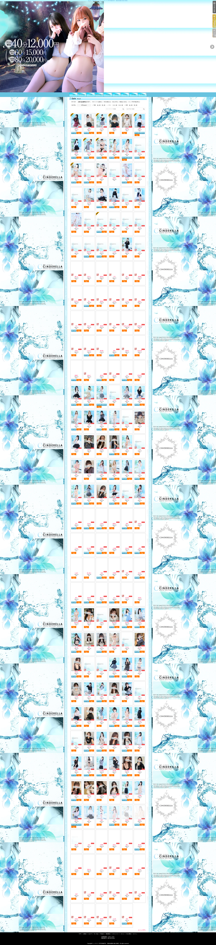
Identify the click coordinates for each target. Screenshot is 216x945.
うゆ (127, 227)
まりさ (76, 498)
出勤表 (82, 95)
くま (140, 449)
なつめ (139, 647)
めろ (76, 770)
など (89, 844)
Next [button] (212, 47)
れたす (139, 869)
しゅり (76, 573)
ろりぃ (114, 671)
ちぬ (140, 424)
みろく (114, 721)
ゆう (76, 597)
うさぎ (114, 869)
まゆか (127, 128)
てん (140, 474)
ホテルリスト (125, 95)
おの (127, 573)
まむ (114, 820)
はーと (76, 202)
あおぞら (89, 251)
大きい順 (120, 105)
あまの (89, 400)
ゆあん (114, 523)
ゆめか (76, 128)
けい (114, 424)
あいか (127, 745)
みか (114, 350)
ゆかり (76, 820)
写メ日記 (99, 95)
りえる (89, 745)
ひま (76, 795)
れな (102, 498)
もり (114, 325)
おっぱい (127, 770)
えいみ (127, 597)
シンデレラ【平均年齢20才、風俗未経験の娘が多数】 (106, 943)
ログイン (135, 933)
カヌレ (114, 894)
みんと (89, 375)
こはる (89, 721)
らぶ (89, 696)
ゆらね (101, 894)
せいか (76, 844)
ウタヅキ (139, 350)
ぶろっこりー (127, 325)
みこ (127, 276)
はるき (127, 869)
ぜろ (127, 696)
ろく (76, 745)
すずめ (114, 573)
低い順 (98, 105)
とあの (101, 622)
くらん (76, 548)
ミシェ (127, 647)
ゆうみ (127, 622)
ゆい (140, 696)
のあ (102, 474)
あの (102, 820)
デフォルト (84, 105)
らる (127, 894)
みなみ (127, 820)
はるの (101, 548)
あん (127, 844)
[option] (108, 46)
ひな (102, 647)
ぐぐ (127, 474)
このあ (114, 548)
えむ (102, 424)
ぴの (89, 128)
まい (140, 400)
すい (89, 301)
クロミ (76, 918)
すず (76, 894)
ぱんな (101, 276)
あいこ (76, 276)
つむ (127, 449)
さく (127, 671)
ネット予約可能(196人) (134, 101)
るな (114, 202)
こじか (114, 918)
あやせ (101, 325)
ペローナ (114, 647)
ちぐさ (139, 227)
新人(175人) (115, 101)
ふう (127, 375)
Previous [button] (4, 47)
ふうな (89, 202)
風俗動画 (116, 95)
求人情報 (142, 95)
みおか (89, 795)
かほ (140, 894)
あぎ (114, 153)
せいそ (89, 325)
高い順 (103, 105)
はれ (89, 671)
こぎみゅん (139, 325)
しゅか (139, 622)
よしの (101, 251)
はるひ (139, 523)
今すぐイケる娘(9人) (97, 101)
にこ (102, 869)
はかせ (127, 350)
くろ (114, 276)
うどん (114, 301)
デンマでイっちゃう (114, 795)
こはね (139, 795)
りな (140, 770)
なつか (139, 573)
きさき (89, 153)
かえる (89, 474)
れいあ (89, 227)
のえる (127, 548)
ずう (76, 227)
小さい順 (115, 105)
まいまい (89, 573)
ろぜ (89, 424)
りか (102, 227)
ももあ (101, 449)
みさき (101, 375)
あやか (101, 918)
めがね (139, 276)
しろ (140, 251)
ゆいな (89, 869)
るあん (114, 128)
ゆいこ (101, 597)
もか (102, 795)
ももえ (89, 498)
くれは (114, 400)
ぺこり (89, 918)
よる (76, 721)
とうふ (127, 301)
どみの (76, 449)
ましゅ (76, 647)
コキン (76, 350)
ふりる (114, 449)
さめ (102, 696)
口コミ (134, 95)
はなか (139, 820)
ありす (89, 597)
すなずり (139, 375)
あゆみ (114, 498)
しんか (76, 696)
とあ (89, 770)
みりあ (114, 770)
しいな (101, 128)
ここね (89, 894)
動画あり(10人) (123, 101)
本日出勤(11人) (107, 101)
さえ (76, 523)
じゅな (101, 745)
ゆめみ (101, 202)
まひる (139, 844)
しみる (101, 523)
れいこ (139, 153)
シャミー (89, 350)
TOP (73, 95)
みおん (89, 449)
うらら (76, 869)
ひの (76, 424)
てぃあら (101, 770)
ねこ (76, 474)
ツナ (76, 325)
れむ (127, 721)
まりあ (139, 721)
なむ (127, 918)
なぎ (140, 671)
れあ (114, 696)
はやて (76, 153)
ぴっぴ (114, 375)
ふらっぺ (127, 498)
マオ (140, 202)
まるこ (114, 844)
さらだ (127, 251)
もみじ (114, 177)
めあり (76, 375)
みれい (139, 301)
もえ (127, 400)
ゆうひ (76, 177)
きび (76, 400)
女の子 (90, 95)
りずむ (101, 844)
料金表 (108, 95)
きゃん (127, 424)
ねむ (114, 227)
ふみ (102, 177)
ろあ (102, 573)
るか (102, 721)
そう (127, 153)
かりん (89, 523)
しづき (114, 251)
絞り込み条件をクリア (84, 101)
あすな (76, 671)
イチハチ (89, 622)
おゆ (140, 548)
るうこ (89, 276)
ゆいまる (114, 622)
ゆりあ (101, 350)
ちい (140, 745)
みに (89, 647)
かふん (127, 202)
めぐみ (127, 177)
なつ (102, 671)
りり (114, 597)
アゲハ (76, 251)
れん (140, 498)
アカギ (89, 177)
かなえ (139, 597)
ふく (140, 177)
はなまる (76, 622)
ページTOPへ (142, 929)
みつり (101, 153)
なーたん (89, 548)
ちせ (114, 745)
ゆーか (101, 400)
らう (89, 820)
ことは (127, 795)
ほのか (101, 301)
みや (127, 523)
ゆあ (140, 128)
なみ (114, 474)
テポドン (76, 301)
